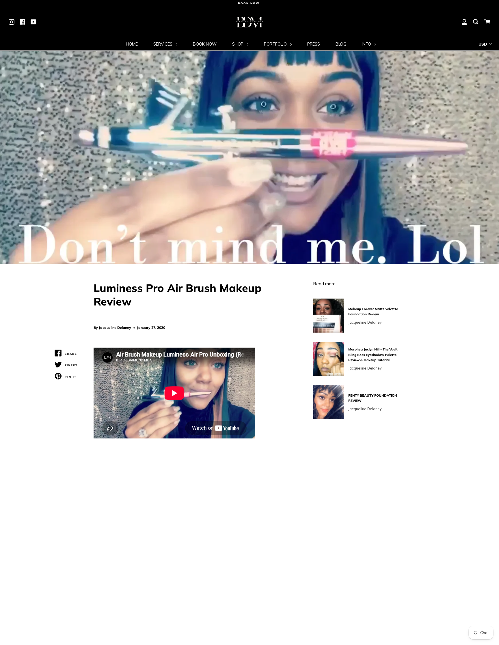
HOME (132, 44)
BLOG (341, 44)
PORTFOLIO (276, 44)
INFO (367, 44)
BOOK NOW (205, 44)
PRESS (313, 44)
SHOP (238, 44)
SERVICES (163, 44)
